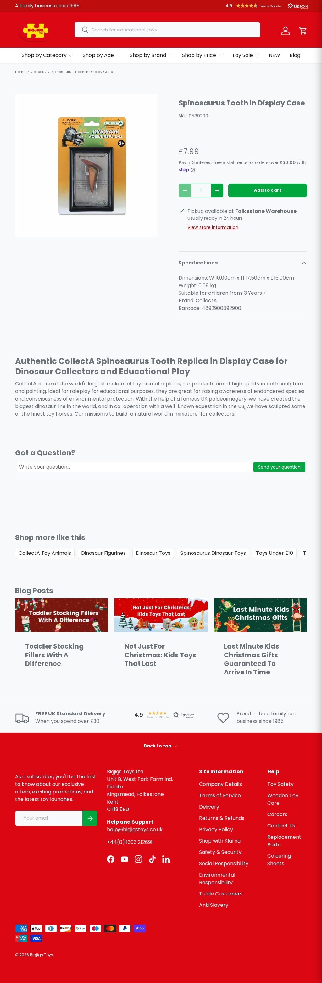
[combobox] (167, 29)
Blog (295, 55)
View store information (212, 227)
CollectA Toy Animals (45, 553)
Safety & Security (220, 852)
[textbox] (134, 467)
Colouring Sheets (279, 859)
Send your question (279, 467)
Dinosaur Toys (153, 553)
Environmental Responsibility (217, 878)
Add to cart (267, 190)
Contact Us (281, 825)
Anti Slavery (213, 905)
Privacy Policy (216, 829)
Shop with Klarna (220, 840)
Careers (277, 814)
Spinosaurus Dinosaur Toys (213, 553)
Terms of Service (220, 795)
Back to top (158, 746)
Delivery (209, 806)
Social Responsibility (223, 863)
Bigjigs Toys (41, 954)
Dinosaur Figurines (103, 553)
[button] (267, 5)
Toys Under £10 (274, 553)
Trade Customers (220, 893)
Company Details (220, 784)
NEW (274, 55)
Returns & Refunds (221, 818)
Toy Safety (280, 784)
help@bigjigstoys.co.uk (135, 829)
